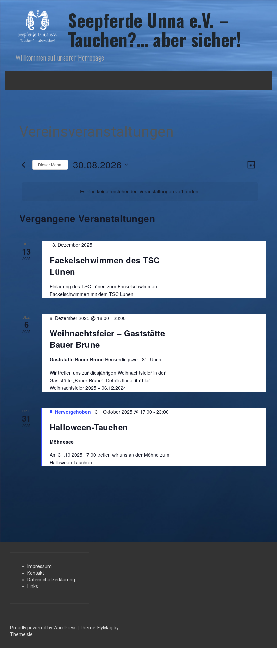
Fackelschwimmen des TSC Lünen (105, 265)
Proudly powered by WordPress (44, 627)
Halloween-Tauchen (89, 427)
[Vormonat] (23, 165)
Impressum (39, 566)
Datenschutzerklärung (51, 579)
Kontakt (35, 573)
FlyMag (104, 627)
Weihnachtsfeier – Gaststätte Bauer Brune (107, 338)
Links (32, 586)
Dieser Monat (50, 164)
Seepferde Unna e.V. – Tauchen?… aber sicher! (154, 29)
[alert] (140, 191)
